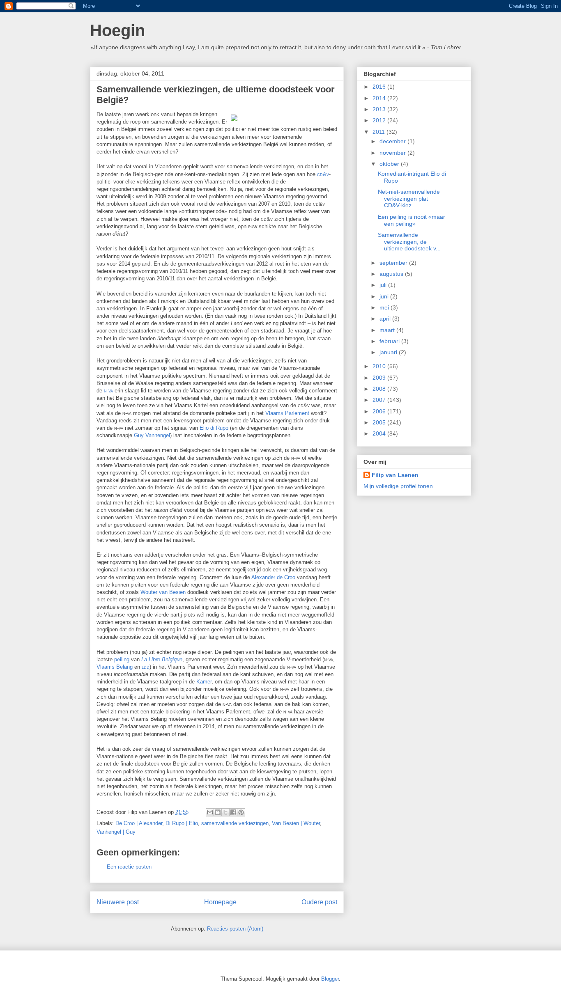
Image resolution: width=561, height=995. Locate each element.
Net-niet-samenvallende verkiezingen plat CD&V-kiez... (409, 198)
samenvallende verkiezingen (235, 823)
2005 (379, 422)
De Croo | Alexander (138, 823)
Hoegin (117, 30)
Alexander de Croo (273, 577)
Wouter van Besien (163, 592)
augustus (392, 274)
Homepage (220, 902)
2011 (379, 131)
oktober (390, 163)
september (394, 262)
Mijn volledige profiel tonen (398, 486)
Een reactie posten (129, 867)
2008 (379, 388)
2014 (379, 98)
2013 (379, 109)
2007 (379, 400)
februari (390, 341)
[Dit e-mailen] (210, 812)
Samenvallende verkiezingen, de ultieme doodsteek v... (409, 242)
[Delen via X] (225, 812)
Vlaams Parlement (287, 413)
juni (384, 296)
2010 (379, 366)
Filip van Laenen (395, 475)
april (385, 318)
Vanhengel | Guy (116, 832)
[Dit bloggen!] (218, 812)
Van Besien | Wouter (296, 823)
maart (387, 330)
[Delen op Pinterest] (241, 812)
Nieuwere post (118, 902)
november (393, 152)
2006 (379, 411)
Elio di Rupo (214, 428)
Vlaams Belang (115, 667)
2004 (379, 433)
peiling (121, 659)
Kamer (204, 682)
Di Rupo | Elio (182, 823)
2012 (379, 120)
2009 (379, 377)
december (393, 141)
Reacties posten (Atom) (235, 929)
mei (385, 307)
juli (383, 285)
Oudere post (319, 902)
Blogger (330, 979)
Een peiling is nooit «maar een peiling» (411, 220)
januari (389, 352)
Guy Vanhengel (152, 435)
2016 (379, 86)
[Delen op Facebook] (233, 812)
